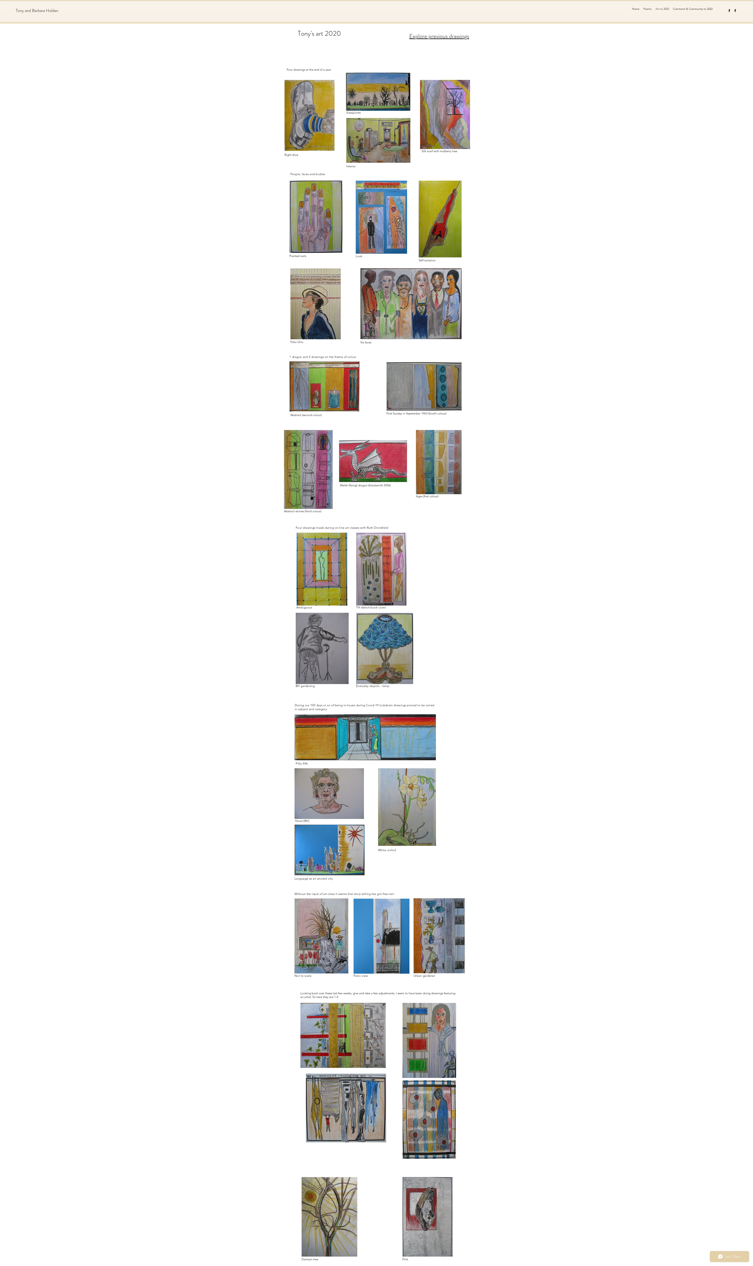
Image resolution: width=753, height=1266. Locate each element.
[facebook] (729, 11)
